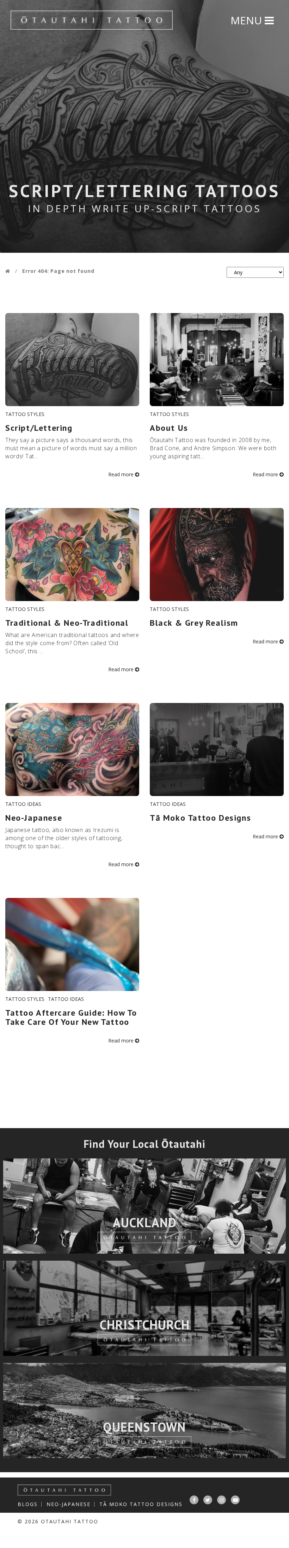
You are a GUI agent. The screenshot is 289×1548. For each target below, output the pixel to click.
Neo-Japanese (69, 1504)
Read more (121, 474)
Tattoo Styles (24, 414)
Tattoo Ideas (23, 804)
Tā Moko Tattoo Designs (141, 1504)
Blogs (28, 1504)
